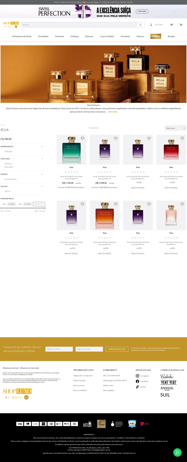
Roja (4, 130)
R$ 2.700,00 (40, 211)
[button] (23, 146)
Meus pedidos (108, 390)
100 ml (7, 191)
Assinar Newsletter (117, 349)
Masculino (9, 167)
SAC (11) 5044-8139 (111, 375)
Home (3, 125)
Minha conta (108, 385)
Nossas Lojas (79, 385)
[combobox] (83, 25)
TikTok (143, 387)
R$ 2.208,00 (6, 211)
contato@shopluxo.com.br (100, 450)
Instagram (144, 376)
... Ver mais (111, 111)
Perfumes (9, 151)
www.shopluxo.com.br (159, 441)
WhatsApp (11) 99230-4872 (114, 380)
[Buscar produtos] (141, 24)
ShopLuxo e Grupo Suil (83, 375)
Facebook (144, 381)
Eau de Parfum (11, 179)
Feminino (8, 163)
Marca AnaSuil (79, 380)
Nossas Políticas (80, 390)
